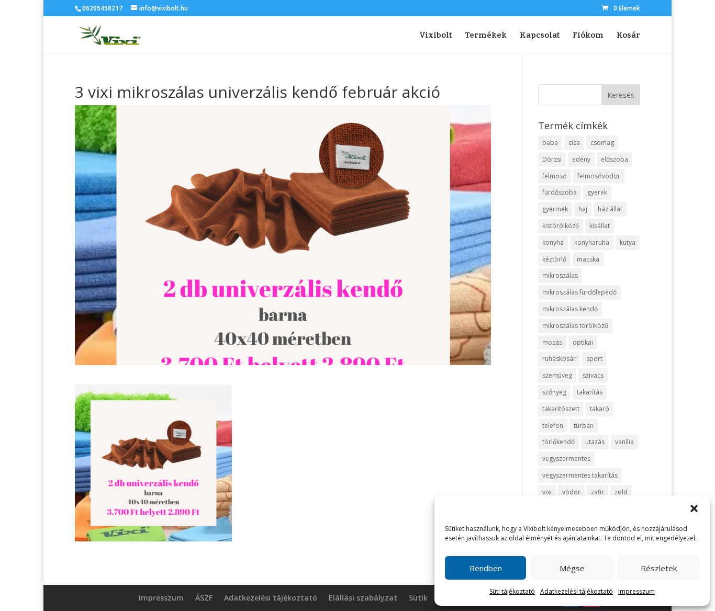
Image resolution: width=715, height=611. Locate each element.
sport (594, 358)
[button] (694, 508)
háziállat (610, 209)
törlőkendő (558, 441)
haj (582, 209)
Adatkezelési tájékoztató (576, 591)
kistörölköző (560, 225)
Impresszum (636, 591)
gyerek (597, 192)
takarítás (589, 392)
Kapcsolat (540, 35)
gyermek (555, 209)
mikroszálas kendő (570, 308)
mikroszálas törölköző (575, 325)
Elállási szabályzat (363, 598)
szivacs (593, 375)
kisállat (599, 225)
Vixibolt (435, 35)
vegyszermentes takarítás (580, 475)
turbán (584, 425)
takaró (599, 408)
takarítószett (560, 408)
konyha (553, 242)
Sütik (418, 598)
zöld (621, 492)
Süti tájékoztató (512, 591)
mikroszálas (560, 275)
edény (581, 159)
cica (574, 142)
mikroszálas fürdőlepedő (579, 292)
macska (588, 259)
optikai (583, 342)
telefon (552, 425)
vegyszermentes (566, 458)
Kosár (628, 35)
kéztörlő (554, 259)
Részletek (659, 568)
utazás (595, 441)
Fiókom (588, 35)
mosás (552, 342)
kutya (627, 242)
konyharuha (591, 242)
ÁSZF (204, 598)
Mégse (572, 568)
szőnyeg (554, 392)
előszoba (614, 159)
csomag (602, 142)
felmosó (554, 176)
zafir (597, 492)
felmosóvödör (598, 176)
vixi (547, 492)
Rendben (486, 568)
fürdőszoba (559, 192)
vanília (624, 441)
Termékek (486, 35)
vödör (571, 492)
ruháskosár (559, 358)
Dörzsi (552, 159)
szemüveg (557, 375)
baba (550, 142)
